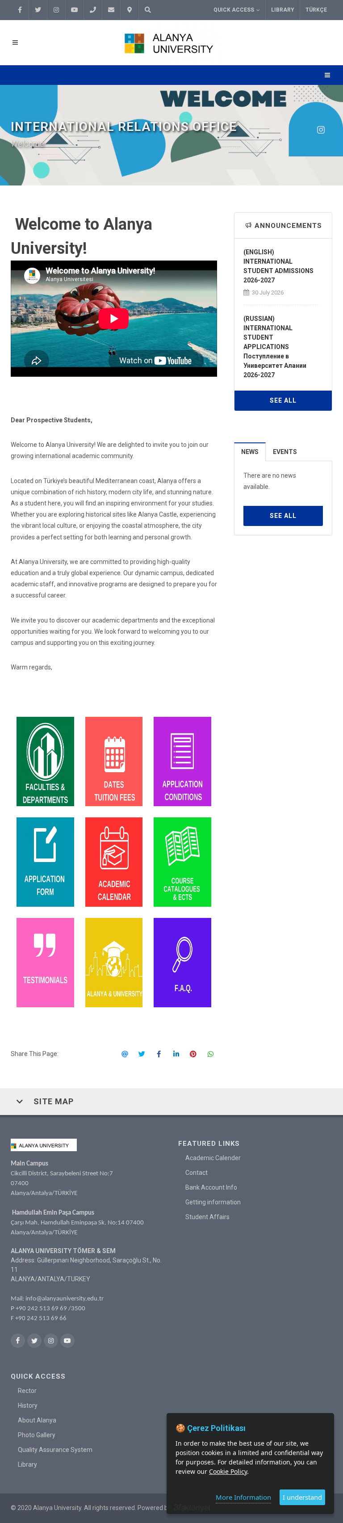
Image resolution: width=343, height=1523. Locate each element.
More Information (243, 1497)
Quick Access (233, 10)
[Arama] (148, 10)
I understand (302, 1497)
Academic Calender (213, 1157)
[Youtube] (75, 10)
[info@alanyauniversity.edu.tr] (111, 10)
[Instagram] (56, 10)
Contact (196, 1172)
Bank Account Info (211, 1187)
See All (283, 400)
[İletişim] (129, 10)
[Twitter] (38, 10)
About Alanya (37, 1420)
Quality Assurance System (55, 1449)
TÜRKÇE (316, 10)
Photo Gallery (36, 1435)
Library (282, 10)
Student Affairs (207, 1216)
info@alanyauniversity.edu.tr (64, 1299)
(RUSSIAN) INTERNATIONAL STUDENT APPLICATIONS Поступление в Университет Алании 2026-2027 (274, 347)
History (28, 1405)
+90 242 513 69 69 (41, 1308)
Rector (27, 1390)
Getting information (213, 1202)
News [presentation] (250, 451)
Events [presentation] (285, 451)
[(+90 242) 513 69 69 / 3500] (93, 10)
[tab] (250, 451)
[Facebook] (20, 10)
